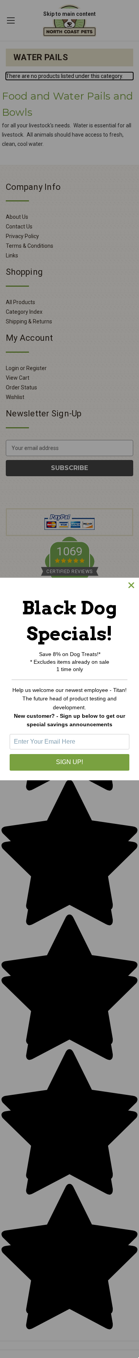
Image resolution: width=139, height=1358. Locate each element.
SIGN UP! (69, 762)
